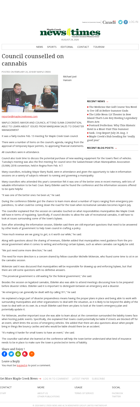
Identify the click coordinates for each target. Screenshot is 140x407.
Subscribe (98, 378)
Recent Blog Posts (102, 148)
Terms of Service (84, 393)
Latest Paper (80, 378)
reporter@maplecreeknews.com (20, 116)
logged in (22, 365)
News (39, 46)
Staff (3, 393)
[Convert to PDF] (25, 354)
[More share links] (31, 354)
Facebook (117, 393)
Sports (52, 46)
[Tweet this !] (11, 354)
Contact (83, 46)
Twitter (116, 396)
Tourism (98, 46)
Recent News (98, 101)
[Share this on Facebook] (4, 354)
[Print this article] (18, 354)
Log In (133, 22)
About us (42, 393)
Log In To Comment (56, 378)
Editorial (67, 46)
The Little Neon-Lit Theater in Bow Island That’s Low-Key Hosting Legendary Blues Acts (112, 118)
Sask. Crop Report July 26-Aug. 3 (108, 133)
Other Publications (48, 396)
